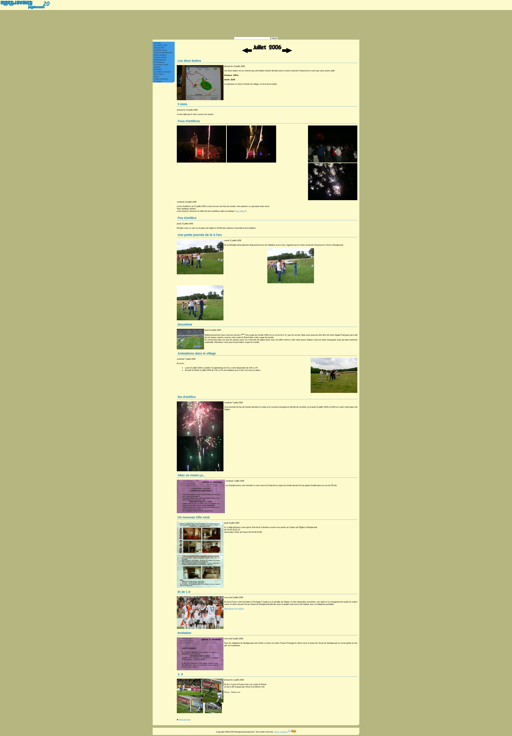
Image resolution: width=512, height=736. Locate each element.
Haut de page (184, 719)
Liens (156, 76)
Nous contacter (281, 732)
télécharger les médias (234, 608)
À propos (158, 81)
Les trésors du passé (162, 72)
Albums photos (160, 57)
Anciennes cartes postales (161, 65)
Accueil (157, 43)
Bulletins (157, 69)
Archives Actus (160, 50)
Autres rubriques (161, 79)
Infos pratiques (160, 55)
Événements (159, 62)
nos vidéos (240, 211)
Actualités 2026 (160, 45)
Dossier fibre (159, 48)
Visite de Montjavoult (163, 52)
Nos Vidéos (159, 74)
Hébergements (160, 60)
